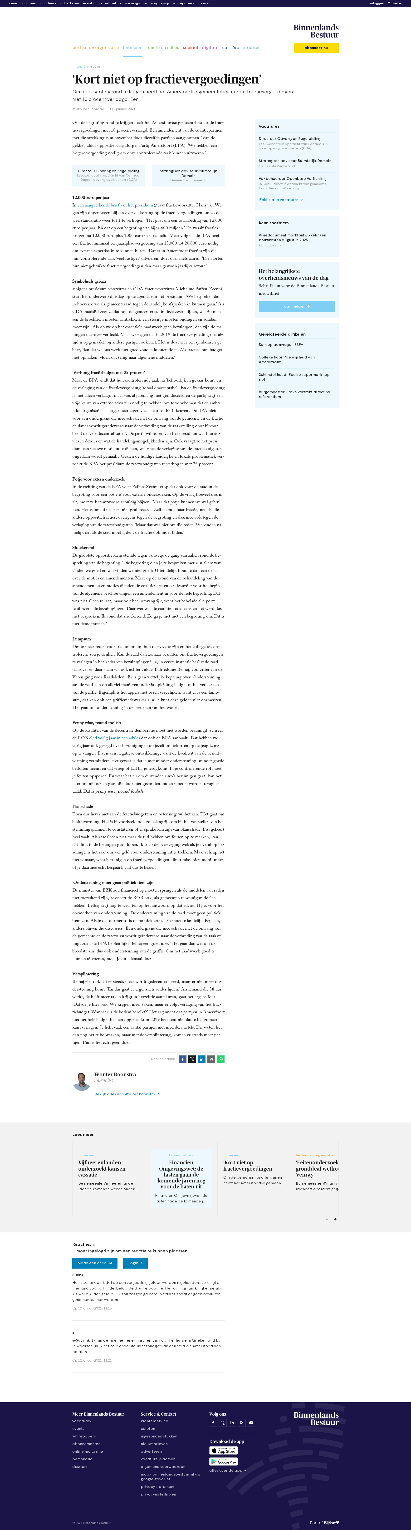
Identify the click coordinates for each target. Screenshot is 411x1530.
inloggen (377, 3)
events (88, 3)
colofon (148, 1429)
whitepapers (183, 3)
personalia (82, 1459)
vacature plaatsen (158, 1459)
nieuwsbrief (107, 3)
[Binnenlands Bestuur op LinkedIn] (232, 1423)
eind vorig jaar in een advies (114, 738)
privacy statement (158, 1487)
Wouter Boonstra (90, 109)
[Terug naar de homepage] (316, 31)
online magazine (133, 3)
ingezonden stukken (159, 1436)
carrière (230, 48)
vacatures (29, 3)
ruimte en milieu (162, 48)
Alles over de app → (227, 1471)
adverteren (69, 3)
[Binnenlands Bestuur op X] (222, 1423)
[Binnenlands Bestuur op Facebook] (213, 1423)
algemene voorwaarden (163, 1467)
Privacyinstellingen (158, 1494)
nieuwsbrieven (154, 1444)
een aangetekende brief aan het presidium (115, 205)
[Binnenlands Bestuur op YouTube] (251, 1423)
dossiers (80, 1467)
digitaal (210, 48)
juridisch (252, 48)
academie (48, 3)
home (12, 3)
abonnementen (86, 1444)
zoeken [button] (397, 3)
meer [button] (202, 3)
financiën (132, 48)
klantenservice (154, 1421)
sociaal (190, 48)
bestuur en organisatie (95, 48)
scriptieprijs (160, 3)
